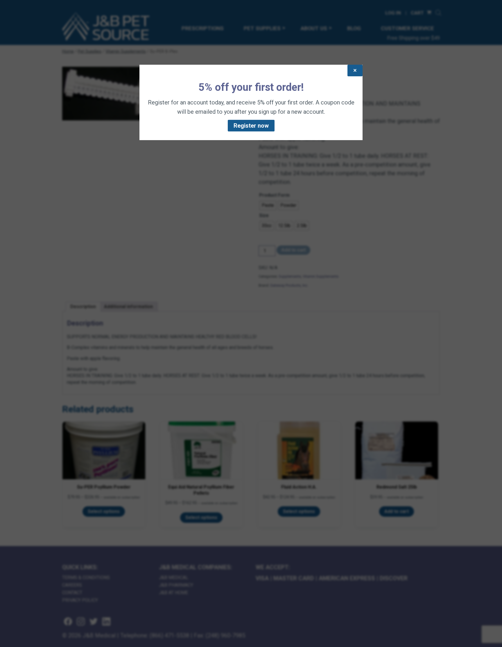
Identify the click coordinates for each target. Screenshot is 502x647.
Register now (251, 125)
